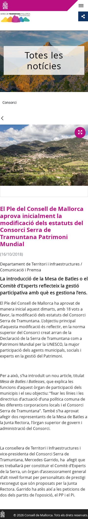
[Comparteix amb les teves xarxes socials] (83, 16)
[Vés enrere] (2, 118)
